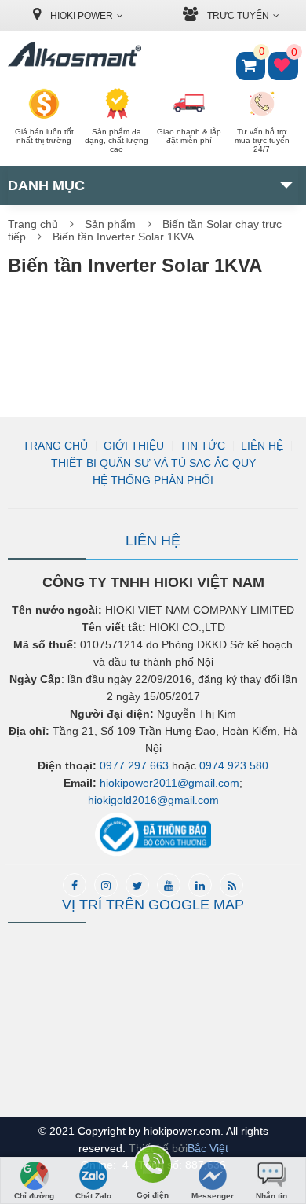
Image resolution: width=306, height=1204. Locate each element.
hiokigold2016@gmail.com (153, 800)
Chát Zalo (93, 1195)
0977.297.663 (134, 765)
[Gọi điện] (153, 1167)
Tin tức (202, 445)
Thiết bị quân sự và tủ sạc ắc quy (153, 463)
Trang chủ (33, 224)
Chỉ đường (34, 1195)
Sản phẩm (110, 224)
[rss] (231, 885)
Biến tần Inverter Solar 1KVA (123, 236)
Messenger (212, 1195)
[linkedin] (200, 885)
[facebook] (74, 885)
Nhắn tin (271, 1195)
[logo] (74, 53)
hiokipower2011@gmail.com (169, 782)
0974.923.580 (233, 765)
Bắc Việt (208, 1148)
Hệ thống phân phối (153, 480)
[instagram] (106, 885)
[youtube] (168, 885)
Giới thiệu (134, 445)
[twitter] (137, 885)
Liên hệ (262, 445)
